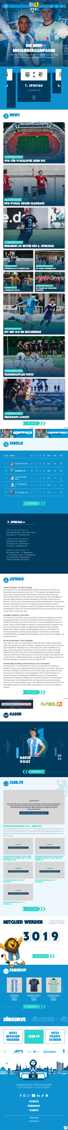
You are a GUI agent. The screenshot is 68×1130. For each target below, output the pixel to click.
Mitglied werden (41, 956)
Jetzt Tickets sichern (55, 1037)
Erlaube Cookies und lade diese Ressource (34, 813)
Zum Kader (36, 772)
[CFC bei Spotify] (47, 1095)
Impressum (34, 1118)
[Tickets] (34, 98)
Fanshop (34, 1106)
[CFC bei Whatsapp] (28, 1095)
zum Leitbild (32, 692)
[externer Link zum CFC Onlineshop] (57, 6)
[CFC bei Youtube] (33, 1095)
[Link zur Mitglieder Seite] (62, 6)
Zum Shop (32, 1007)
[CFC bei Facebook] (20, 1095)
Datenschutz (34, 1121)
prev (7, 33)
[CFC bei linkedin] (38, 1095)
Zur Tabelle (32, 503)
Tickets (34, 1101)
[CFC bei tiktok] (42, 1095)
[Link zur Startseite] (34, 14)
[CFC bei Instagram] (24, 1095)
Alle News (32, 423)
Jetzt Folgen (32, 909)
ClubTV (34, 1110)
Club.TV (34, 1036)
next (61, 33)
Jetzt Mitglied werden (13, 1037)
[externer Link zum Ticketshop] (52, 6)
